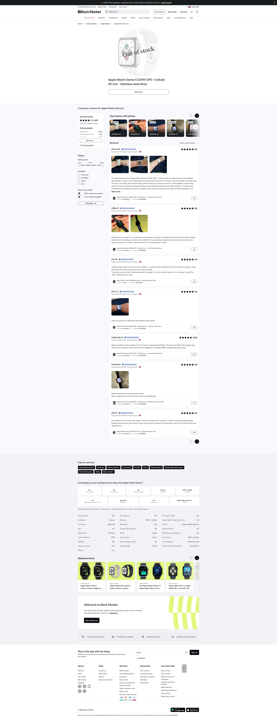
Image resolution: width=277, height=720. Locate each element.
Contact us (102, 671)
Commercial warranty (126, 674)
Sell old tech (123, 680)
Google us (114, 613)
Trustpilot (81, 683)
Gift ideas (143, 680)
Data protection (166, 687)
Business (183, 12)
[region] (154, 128)
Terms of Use (165, 671)
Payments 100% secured (127, 694)
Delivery (101, 677)
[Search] (106, 11)
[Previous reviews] (191, 441)
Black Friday (144, 683)
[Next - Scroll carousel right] (197, 115)
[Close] (274, 2)
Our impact (82, 677)
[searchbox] (129, 12)
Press (80, 674)
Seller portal (123, 691)
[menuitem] (113, 17)
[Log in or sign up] (192, 12)
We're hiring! (82, 680)
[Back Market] (89, 11)
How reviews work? (88, 145)
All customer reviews (147, 677)
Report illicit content (168, 696)
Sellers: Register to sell (127, 688)
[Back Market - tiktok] (84, 686)
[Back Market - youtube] (89, 686)
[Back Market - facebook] (79, 691)
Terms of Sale (165, 674)
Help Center (103, 674)
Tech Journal (144, 671)
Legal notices (165, 693)
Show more (115, 191)
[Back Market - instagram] (79, 686)
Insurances (123, 677)
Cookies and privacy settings (168, 683)
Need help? (172, 12)
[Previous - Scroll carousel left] (191, 115)
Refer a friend (124, 671)
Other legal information (169, 690)
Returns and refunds (106, 680)
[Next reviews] (197, 441)
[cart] (197, 12)
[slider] (79, 165)
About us (81, 671)
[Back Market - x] (84, 691)
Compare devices (146, 674)
